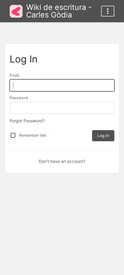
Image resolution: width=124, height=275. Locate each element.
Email (14, 75)
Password (19, 97)
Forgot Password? (27, 120)
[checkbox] (13, 135)
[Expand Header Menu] (107, 11)
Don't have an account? (62, 161)
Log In (103, 135)
